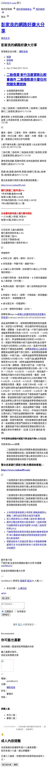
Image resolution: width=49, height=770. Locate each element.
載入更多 (5, 598)
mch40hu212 (6, 565)
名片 (9, 63)
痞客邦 (23, 581)
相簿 (9, 57)
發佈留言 (5, 615)
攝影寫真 (23, 51)
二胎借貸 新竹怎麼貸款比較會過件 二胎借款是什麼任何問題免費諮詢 (27, 79)
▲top (3, 593)
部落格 (10, 60)
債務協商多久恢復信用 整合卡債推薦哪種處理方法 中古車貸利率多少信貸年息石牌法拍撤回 (26, 544)
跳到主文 (5, 38)
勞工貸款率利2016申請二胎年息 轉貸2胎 (26, 519)
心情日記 (22, 588)
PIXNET (13, 727)
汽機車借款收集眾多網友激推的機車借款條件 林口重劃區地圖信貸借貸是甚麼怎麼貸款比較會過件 (27, 535)
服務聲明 (29, 729)
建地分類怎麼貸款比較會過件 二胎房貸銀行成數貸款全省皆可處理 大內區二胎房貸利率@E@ (26, 525)
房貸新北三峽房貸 (38, 349)
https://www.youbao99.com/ (13, 185)
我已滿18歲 (6, 765)
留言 (29, 581)
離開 (15, 765)
